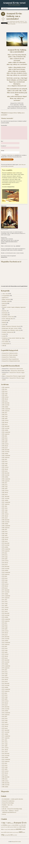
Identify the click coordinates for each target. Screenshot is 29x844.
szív (5, 832)
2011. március (5, 747)
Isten (9, 827)
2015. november (5, 638)
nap (21, 22)
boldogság (8, 825)
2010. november (5, 755)
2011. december (5, 730)
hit (4, 827)
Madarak (4, 322)
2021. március (5, 514)
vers (21, 831)
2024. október (5, 430)
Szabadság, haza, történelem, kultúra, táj (11, 330)
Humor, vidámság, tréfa (7, 318)
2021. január (5, 517)
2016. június (4, 625)
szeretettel (23, 829)
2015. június (4, 648)
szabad (11, 829)
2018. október (5, 570)
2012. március (5, 724)
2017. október (5, 593)
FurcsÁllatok (5, 314)
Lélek (20, 827)
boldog (5, 825)
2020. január (5, 541)
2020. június (4, 531)
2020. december (5, 519)
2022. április (4, 488)
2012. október (5, 710)
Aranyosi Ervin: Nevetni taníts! (16, 368)
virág (5, 835)
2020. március (5, 537)
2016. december (5, 613)
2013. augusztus (5, 691)
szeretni (2, 832)
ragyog (6, 829)
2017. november (5, 591)
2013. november (5, 685)
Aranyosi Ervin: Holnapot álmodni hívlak (11, 361)
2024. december (5, 426)
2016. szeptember (6, 619)
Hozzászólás (4, 125)
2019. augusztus (5, 551)
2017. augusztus (5, 597)
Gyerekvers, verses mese (8, 316)
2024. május (5, 440)
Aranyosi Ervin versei (14, 2)
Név (2, 141)
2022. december (5, 473)
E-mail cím (3, 146)
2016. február (5, 632)
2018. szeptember (6, 572)
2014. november (5, 662)
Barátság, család (6, 301)
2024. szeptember (6, 432)
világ (2, 835)
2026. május (5, 393)
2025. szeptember (6, 408)
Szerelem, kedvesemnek (7, 332)
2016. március (5, 630)
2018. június (4, 578)
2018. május (5, 580)
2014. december (5, 660)
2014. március (5, 677)
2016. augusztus (5, 621)
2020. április (4, 535)
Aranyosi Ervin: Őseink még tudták (10, 355)
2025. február (5, 422)
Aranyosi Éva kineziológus (8, 803)
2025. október (5, 406)
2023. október (5, 453)
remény (8, 829)
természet (17, 832)
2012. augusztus (5, 714)
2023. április (4, 465)
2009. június (4, 778)
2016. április (4, 628)
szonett (3, 336)
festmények (4, 312)
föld (25, 825)
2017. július (4, 599)
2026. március (5, 397)
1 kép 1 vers (5, 293)
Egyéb (3, 305)
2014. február (5, 679)
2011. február (5, 749)
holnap (6, 827)
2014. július (4, 669)
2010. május (5, 767)
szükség (7, 23)
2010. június (4, 765)
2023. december (5, 449)
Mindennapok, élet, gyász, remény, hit (17, 21)
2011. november (5, 732)
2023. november (5, 451)
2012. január (5, 728)
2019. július (4, 553)
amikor (7, 22)
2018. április (4, 582)
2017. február (5, 609)
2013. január (5, 704)
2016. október (5, 617)
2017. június (4, 601)
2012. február (5, 726)
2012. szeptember (6, 712)
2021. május (5, 510)
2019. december (5, 543)
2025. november (5, 404)
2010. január (5, 775)
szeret (14, 829)
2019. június (4, 554)
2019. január (5, 564)
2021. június (4, 508)
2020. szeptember (6, 525)
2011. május (5, 743)
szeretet (4, 334)
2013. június (4, 695)
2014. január (5, 681)
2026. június (4, 391)
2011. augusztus (5, 738)
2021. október (5, 500)
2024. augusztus (5, 434)
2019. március (5, 560)
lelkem (18, 827)
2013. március (5, 701)
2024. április (4, 441)
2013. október (5, 687)
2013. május (5, 697)
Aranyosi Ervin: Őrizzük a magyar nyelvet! (15, 376)
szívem (11, 832)
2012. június (4, 718)
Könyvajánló (5, 320)
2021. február (5, 516)
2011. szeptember (6, 736)
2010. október (5, 757)
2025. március (5, 420)
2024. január (5, 447)
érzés (14, 835)
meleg (14, 22)
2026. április (4, 395)
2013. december (5, 683)
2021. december (5, 496)
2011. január (5, 751)
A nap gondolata (5, 295)
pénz (4, 829)
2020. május (5, 533)
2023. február (5, 469)
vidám (24, 832)
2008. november (5, 784)
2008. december (5, 782)
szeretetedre (24, 22)
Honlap (2, 150)
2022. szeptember (6, 479)
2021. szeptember (6, 502)
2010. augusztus (5, 761)
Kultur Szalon (5, 806)
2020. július (4, 529)
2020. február (5, 539)
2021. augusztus (5, 504)
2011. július (4, 740)
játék (11, 827)
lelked (15, 827)
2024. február (5, 445)
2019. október (5, 547)
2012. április (4, 722)
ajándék (12, 823)
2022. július (4, 482)
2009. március (5, 780)
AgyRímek (4, 297)
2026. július (4, 389)
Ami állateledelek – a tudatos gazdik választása (12, 799)
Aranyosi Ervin (20, 822)
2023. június (4, 461)
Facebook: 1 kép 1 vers (7, 804)
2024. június (4, 438)
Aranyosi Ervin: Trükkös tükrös (9, 357)
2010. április (4, 769)
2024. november (5, 428)
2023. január (5, 471)
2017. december (5, 590)
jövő (13, 827)
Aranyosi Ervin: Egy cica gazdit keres (10, 359)
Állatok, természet (6, 299)
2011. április (4, 745)
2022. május (5, 486)
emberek (20, 825)
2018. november (5, 568)
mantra (3, 324)
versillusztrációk (5, 343)
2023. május (5, 463)
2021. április (4, 512)
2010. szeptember (6, 759)
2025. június (4, 414)
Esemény (4, 310)
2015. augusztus (5, 644)
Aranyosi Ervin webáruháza (8, 801)
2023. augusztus (5, 457)
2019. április (4, 558)
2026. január (5, 401)
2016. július (4, 623)
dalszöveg (4, 303)
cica (11, 825)
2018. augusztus (5, 574)
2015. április (4, 652)
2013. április (4, 699)
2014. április (4, 675)
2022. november (5, 475)
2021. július (4, 506)
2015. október (5, 640)
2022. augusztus (5, 480)
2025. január (5, 424)
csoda (13, 825)
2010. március (5, 771)
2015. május (5, 650)
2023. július (4, 459)
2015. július (4, 646)
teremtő (13, 832)
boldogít (10, 22)
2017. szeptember (6, 595)
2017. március (5, 607)
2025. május (5, 416)
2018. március (5, 584)
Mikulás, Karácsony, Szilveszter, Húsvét (11, 326)
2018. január (5, 588)
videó (3, 345)
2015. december (5, 636)
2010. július (4, 763)
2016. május (5, 627)
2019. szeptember (6, 549)
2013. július (4, 693)
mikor (16, 22)
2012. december (5, 706)
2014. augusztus (5, 667)
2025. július (4, 412)
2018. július (4, 576)
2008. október (5, 786)
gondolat (2, 827)
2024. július (4, 436)
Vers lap (4, 814)
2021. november (5, 498)
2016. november (5, 615)
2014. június (4, 671)
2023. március (5, 467)
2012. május (5, 720)
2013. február (5, 703)
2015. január (5, 658)
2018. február (5, 586)
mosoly (19, 22)
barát (2, 825)
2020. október (5, 523)
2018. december (5, 566)
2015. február (5, 656)
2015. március (5, 654)
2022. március (5, 490)
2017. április (4, 605)
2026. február (5, 399)
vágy (7, 835)
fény (23, 825)
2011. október (5, 734)
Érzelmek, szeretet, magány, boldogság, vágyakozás (14, 307)
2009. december (5, 777)
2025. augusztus (5, 410)
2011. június (4, 741)
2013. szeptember (6, 689)
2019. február (5, 562)
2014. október (5, 664)
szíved (8, 832)
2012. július (4, 716)
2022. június (4, 484)
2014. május (5, 673)
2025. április (4, 418)
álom (9, 835)
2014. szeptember (6, 666)
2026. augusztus (5, 387)
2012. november (5, 708)
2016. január (5, 634)
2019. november (5, 545)
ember (16, 825)
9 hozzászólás (12, 23)
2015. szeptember (6, 642)
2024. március (5, 443)
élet (12, 835)
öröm (16, 835)
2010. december (5, 753)
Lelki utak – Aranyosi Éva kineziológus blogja (12, 808)
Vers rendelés (5, 341)
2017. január (5, 611)
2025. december (5, 403)
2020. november (5, 521)
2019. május (5, 556)
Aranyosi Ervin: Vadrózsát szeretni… (10, 353)
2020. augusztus (5, 527)
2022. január (5, 494)
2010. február (5, 773)
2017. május (5, 603)
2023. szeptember (6, 455)
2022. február (5, 492)
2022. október (5, 477)
